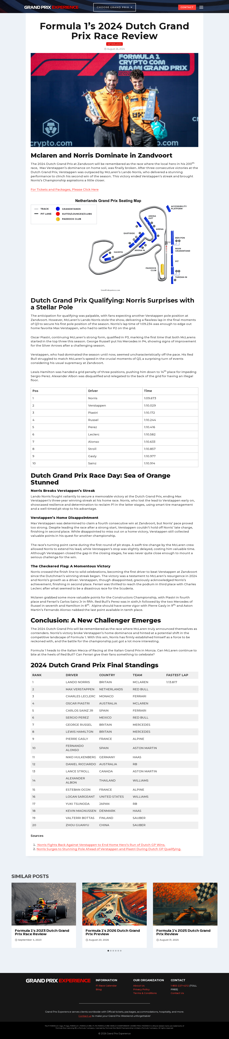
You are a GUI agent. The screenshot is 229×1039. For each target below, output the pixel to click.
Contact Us (177, 993)
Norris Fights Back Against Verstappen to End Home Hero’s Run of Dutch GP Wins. (101, 845)
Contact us (85, 1015)
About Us (139, 985)
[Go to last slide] (17, 915)
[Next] (212, 915)
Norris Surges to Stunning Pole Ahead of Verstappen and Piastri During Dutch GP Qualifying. (109, 849)
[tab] (108, 951)
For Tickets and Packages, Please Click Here (65, 189)
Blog (99, 989)
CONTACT (187, 7)
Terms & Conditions (145, 993)
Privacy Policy (141, 989)
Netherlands (114, 44)
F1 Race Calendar (106, 985)
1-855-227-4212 (180, 985)
